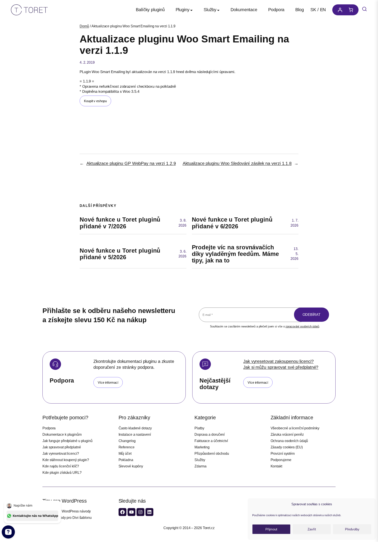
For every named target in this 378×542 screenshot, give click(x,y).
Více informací (108, 382)
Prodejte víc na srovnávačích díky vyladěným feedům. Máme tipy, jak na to (235, 254)
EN (323, 9)
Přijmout (271, 529)
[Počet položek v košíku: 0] (352, 9)
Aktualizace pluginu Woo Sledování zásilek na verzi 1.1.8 (237, 163)
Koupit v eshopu (95, 101)
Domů (84, 26)
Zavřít (312, 529)
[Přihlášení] (338, 9)
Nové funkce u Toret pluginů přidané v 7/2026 (120, 222)
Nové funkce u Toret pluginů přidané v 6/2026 (232, 222)
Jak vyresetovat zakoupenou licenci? (278, 361)
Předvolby (352, 529)
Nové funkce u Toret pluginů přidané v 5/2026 (120, 254)
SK (313, 9)
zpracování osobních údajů (302, 326)
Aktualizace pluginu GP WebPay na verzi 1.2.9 (131, 163)
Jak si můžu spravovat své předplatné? (280, 367)
